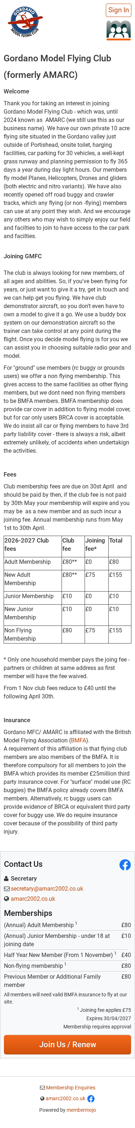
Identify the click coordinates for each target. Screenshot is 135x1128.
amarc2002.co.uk (33, 898)
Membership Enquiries (70, 1087)
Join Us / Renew (67, 1044)
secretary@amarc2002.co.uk (47, 888)
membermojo (81, 1110)
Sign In (118, 10)
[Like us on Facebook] (91, 1098)
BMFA (78, 740)
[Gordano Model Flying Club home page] (25, 21)
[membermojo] (118, 30)
